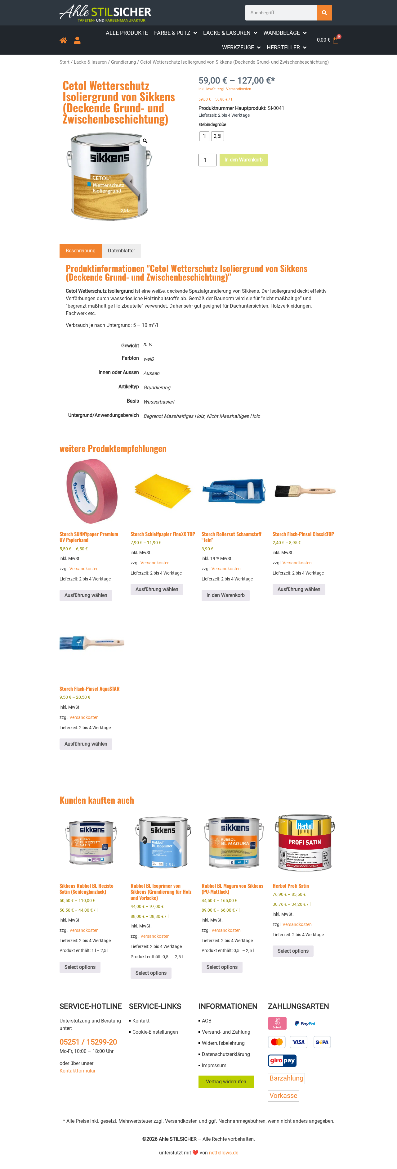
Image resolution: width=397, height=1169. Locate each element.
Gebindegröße (212, 125)
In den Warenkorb (244, 160)
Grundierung (123, 62)
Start (64, 62)
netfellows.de (223, 1153)
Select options (80, 967)
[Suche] (324, 12)
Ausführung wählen (86, 595)
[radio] (204, 136)
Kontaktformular (78, 1071)
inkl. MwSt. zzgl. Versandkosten (224, 89)
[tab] (81, 251)
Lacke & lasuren (90, 62)
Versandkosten (84, 568)
